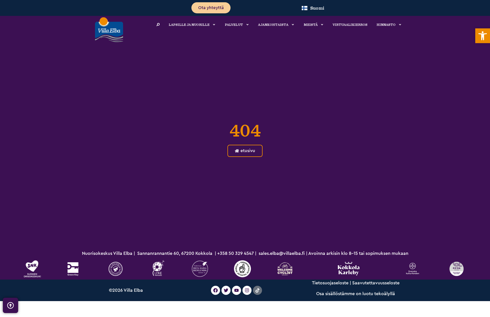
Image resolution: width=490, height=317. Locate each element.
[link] (482, 35)
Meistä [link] (311, 25)
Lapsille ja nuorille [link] (189, 25)
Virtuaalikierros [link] (350, 25)
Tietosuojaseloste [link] (330, 283)
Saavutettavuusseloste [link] (376, 283)
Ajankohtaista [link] (273, 25)
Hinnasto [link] (386, 25)
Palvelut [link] (234, 25)
